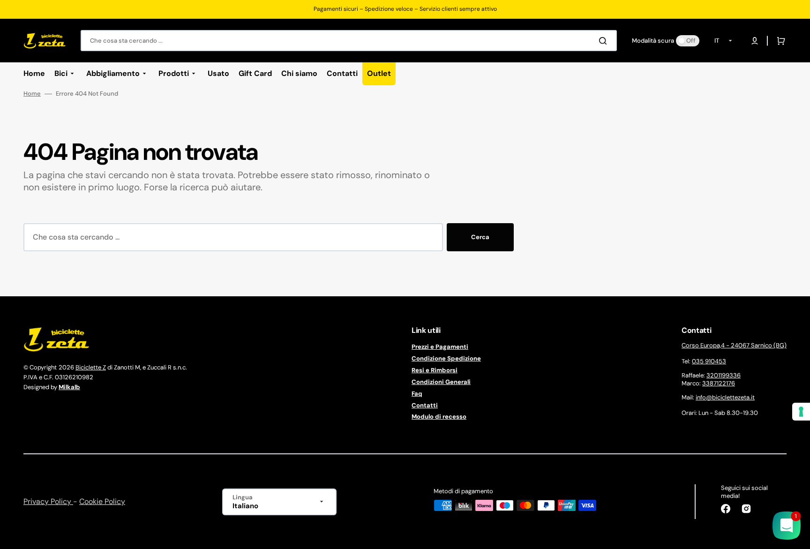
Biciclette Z (90, 367)
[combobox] (349, 40)
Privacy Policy (48, 501)
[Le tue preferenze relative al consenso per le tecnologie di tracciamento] (801, 412)
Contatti (425, 405)
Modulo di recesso (439, 417)
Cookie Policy (102, 501)
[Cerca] (604, 40)
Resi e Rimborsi (435, 370)
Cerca (480, 237)
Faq (417, 394)
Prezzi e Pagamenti (440, 347)
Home (32, 94)
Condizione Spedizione (446, 358)
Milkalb (69, 387)
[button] (754, 40)
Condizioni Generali (441, 382)
